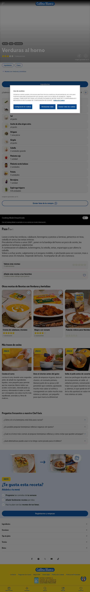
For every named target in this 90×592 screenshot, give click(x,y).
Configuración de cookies (23, 107)
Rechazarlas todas (48, 107)
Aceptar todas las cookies (66, 107)
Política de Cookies (59, 100)
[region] (45, 99)
